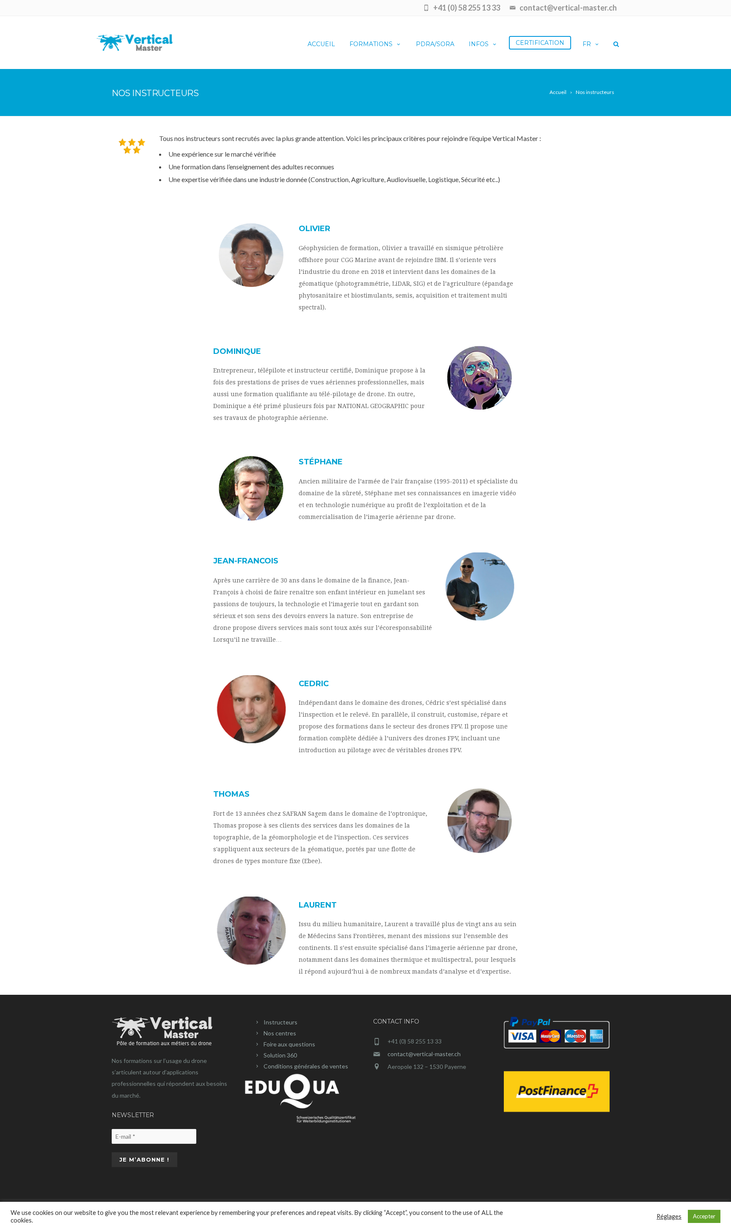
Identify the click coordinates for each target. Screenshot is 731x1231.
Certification (540, 43)
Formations (371, 44)
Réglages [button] (669, 1216)
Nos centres (280, 1033)
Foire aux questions (289, 1044)
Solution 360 (280, 1055)
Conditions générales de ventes (306, 1066)
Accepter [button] (704, 1216)
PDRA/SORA (435, 44)
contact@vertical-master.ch (424, 1053)
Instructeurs (280, 1022)
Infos (479, 44)
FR (587, 44)
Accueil (321, 44)
